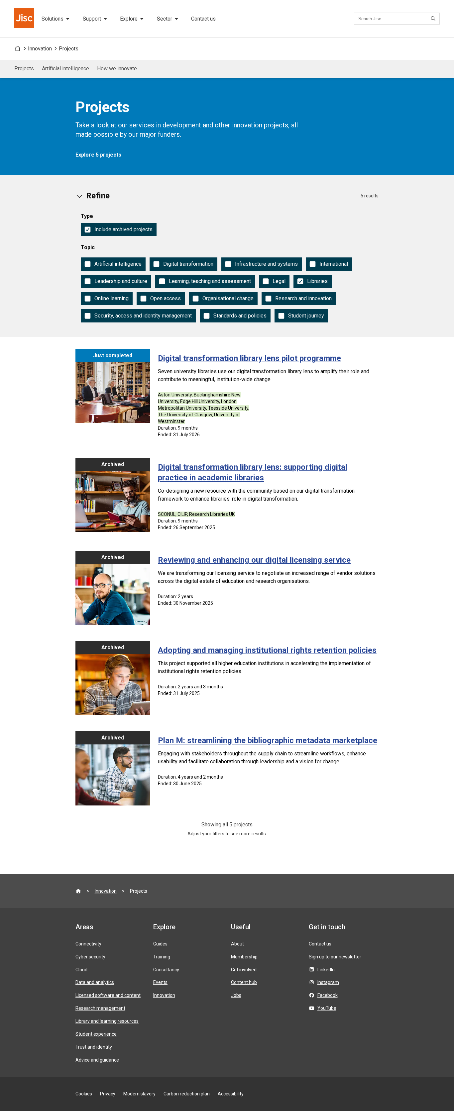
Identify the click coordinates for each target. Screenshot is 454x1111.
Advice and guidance (97, 1060)
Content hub (244, 982)
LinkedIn (326, 969)
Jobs (236, 995)
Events (160, 982)
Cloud (81, 969)
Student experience (96, 1034)
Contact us (203, 19)
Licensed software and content (108, 995)
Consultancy (166, 969)
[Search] (434, 18)
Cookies (83, 1093)
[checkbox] (119, 229)
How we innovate (117, 68)
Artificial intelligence (65, 68)
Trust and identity (93, 1047)
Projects (68, 48)
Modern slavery (139, 1093)
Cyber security (90, 956)
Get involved (244, 969)
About (237, 943)
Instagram (328, 982)
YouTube (326, 1008)
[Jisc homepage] (25, 18)
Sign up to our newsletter (335, 956)
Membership (244, 956)
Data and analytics (94, 982)
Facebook (327, 995)
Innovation (40, 48)
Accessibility (231, 1093)
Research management (100, 1008)
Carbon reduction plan (187, 1093)
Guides (160, 943)
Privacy (107, 1093)
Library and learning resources (107, 1021)
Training (161, 956)
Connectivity (88, 943)
